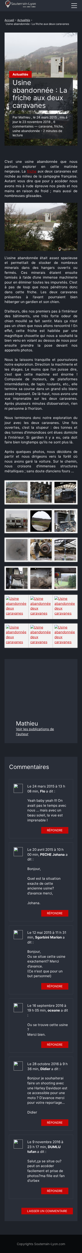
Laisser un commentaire (47, 1211)
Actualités (20, 74)
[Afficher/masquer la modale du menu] (74, 5)
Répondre (55, 830)
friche (31, 171)
